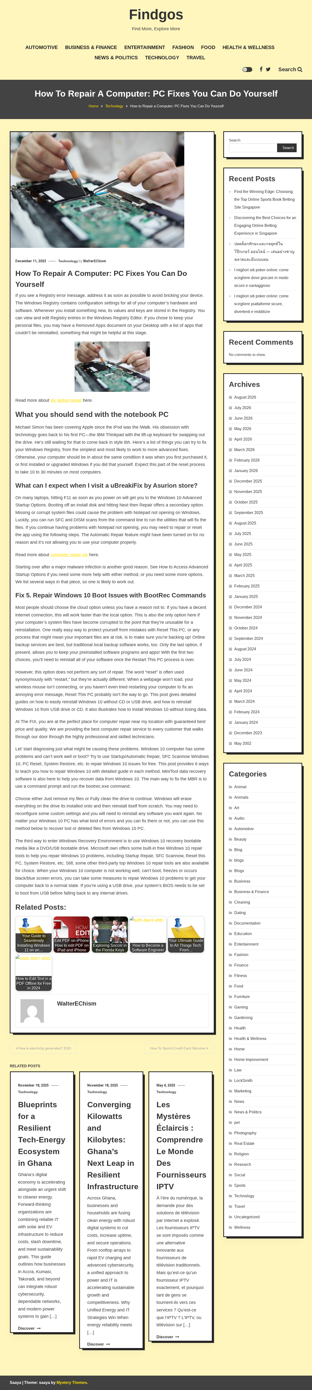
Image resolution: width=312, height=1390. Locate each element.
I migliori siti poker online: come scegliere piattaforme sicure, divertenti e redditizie (261, 304)
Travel (195, 57)
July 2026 (242, 408)
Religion (241, 1154)
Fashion (183, 47)
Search (287, 69)
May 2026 (242, 429)
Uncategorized (247, 1217)
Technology (162, 57)
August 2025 (245, 523)
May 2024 (242, 680)
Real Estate (244, 1143)
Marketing (242, 1091)
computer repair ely (69, 554)
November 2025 (248, 492)
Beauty (240, 839)
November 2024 (248, 617)
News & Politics (116, 57)
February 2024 (247, 712)
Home (239, 1049)
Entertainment (144, 47)
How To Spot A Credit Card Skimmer (178, 1048)
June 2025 (243, 544)
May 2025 (242, 555)
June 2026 (243, 418)
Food (208, 47)
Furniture (242, 997)
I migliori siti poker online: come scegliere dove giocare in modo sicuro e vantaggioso (261, 278)
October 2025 (246, 502)
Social (239, 1175)
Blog (238, 850)
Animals (241, 797)
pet (237, 1122)
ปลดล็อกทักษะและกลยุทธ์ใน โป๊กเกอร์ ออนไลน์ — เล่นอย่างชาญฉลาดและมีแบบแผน (264, 252)
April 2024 (243, 691)
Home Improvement (251, 1060)
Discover (27, 1328)
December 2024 (248, 607)
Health (240, 1028)
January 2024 (246, 722)
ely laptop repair (66, 400)
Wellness (242, 1227)
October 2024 (246, 628)
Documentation (247, 923)
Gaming (241, 1007)
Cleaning (242, 902)
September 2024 (248, 638)
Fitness (240, 976)
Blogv (239, 871)
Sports (239, 1185)
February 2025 (247, 586)
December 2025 (248, 481)
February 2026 (247, 460)
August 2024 (245, 649)
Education (243, 934)
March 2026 (244, 450)
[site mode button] (247, 69)
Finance (241, 965)
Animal (240, 787)
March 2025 (244, 576)
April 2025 (243, 565)
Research (242, 1164)
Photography (245, 1133)
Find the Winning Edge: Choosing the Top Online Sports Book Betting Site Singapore (264, 199)
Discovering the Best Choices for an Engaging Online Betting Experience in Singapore (265, 225)
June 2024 (243, 670)
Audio (239, 818)
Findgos (156, 14)
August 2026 (245, 397)
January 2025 (246, 596)
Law (238, 1070)
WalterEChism (94, 261)
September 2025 (248, 513)
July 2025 (242, 534)
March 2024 (244, 701)
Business (242, 881)
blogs (239, 860)
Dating (240, 913)
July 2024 (242, 659)
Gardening (243, 1018)
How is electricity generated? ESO (45, 1048)
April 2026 (243, 439)
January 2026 (246, 471)
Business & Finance (91, 47)
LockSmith (243, 1080)
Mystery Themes (72, 1382)
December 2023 (248, 733)
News (239, 1101)
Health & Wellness (248, 47)
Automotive (41, 47)
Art (236, 808)
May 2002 (242, 743)
